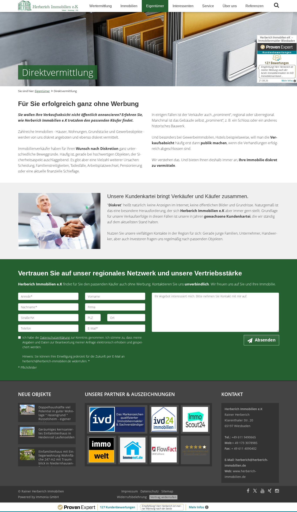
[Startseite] (48, 6)
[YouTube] (262, 491)
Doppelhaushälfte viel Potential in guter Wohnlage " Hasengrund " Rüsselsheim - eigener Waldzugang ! (56, 415)
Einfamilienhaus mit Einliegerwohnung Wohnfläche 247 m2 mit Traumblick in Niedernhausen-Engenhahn (56, 459)
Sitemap (167, 491)
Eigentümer (155, 6)
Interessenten (183, 6)
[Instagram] (277, 491)
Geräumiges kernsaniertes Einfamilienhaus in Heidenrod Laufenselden (56, 433)
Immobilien (128, 6)
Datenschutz (149, 491)
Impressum (129, 491)
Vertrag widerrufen (163, 497)
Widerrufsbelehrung (132, 497)
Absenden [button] (265, 340)
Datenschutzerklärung (55, 337)
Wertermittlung (100, 6)
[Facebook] (248, 491)
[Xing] (270, 491)
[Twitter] (255, 491)
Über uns (230, 6)
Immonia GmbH (47, 497)
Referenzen (254, 6)
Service (208, 6)
